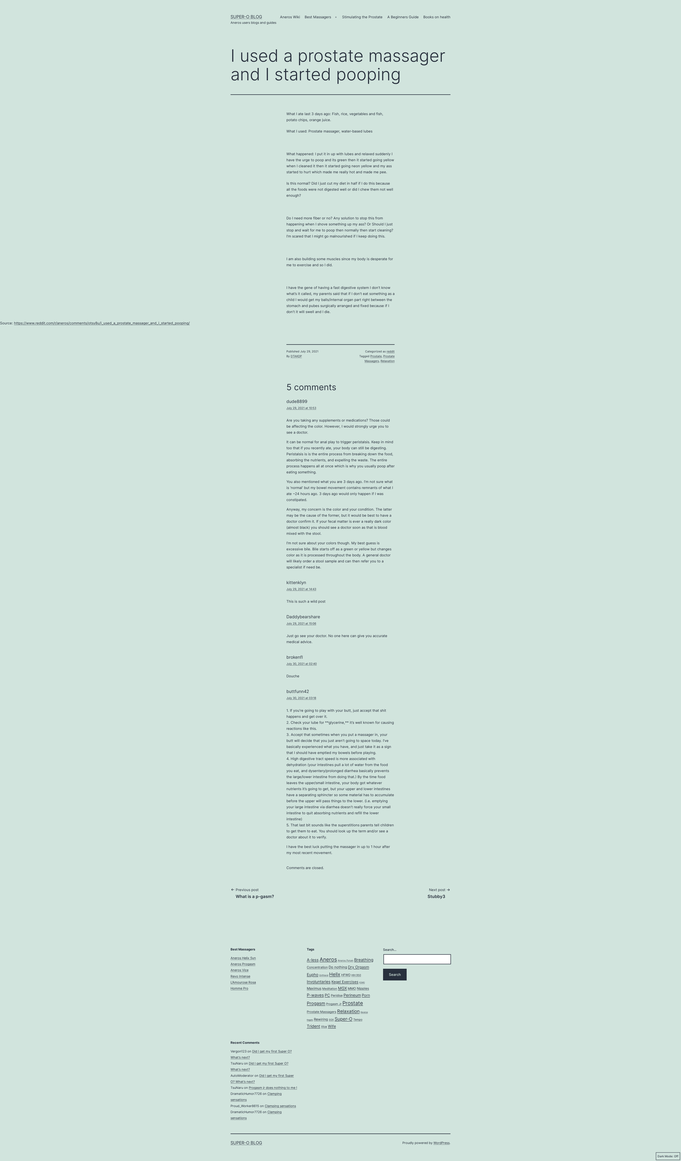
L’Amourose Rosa (243, 982)
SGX (331, 1019)
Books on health (436, 17)
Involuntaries (319, 981)
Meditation (329, 988)
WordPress (441, 1143)
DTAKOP (296, 356)
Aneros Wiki (290, 17)
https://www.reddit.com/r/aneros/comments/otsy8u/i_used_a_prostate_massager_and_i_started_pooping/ (102, 323)
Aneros (328, 959)
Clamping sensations (280, 1106)
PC (327, 995)
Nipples (363, 988)
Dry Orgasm (358, 967)
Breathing (363, 959)
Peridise (337, 995)
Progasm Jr (334, 1004)
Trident (313, 1026)
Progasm (316, 1003)
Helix (334, 974)
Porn (366, 995)
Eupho (312, 974)
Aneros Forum (345, 960)
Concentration (317, 967)
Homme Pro (239, 988)
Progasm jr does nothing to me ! (273, 1088)
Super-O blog (246, 16)
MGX (342, 988)
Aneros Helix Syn (243, 958)
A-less (313, 959)
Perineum (352, 995)
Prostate (376, 356)
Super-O (343, 1019)
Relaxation (388, 361)
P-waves (315, 995)
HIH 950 (356, 975)
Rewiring (321, 1019)
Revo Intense (240, 976)
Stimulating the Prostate (362, 17)
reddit (391, 351)
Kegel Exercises (344, 982)
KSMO (362, 982)
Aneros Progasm (243, 964)
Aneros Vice (239, 970)
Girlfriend (323, 975)
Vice (324, 1026)
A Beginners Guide (403, 17)
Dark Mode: (665, 1156)
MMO (352, 988)
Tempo (357, 1019)
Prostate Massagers (321, 1012)
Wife (332, 1026)
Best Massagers (318, 17)
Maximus (314, 988)
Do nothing (338, 967)
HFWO (345, 975)
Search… (390, 950)
